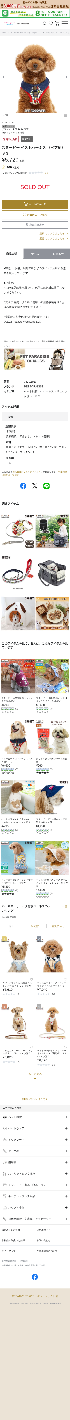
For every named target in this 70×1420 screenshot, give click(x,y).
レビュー (58, 253)
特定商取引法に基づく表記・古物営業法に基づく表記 (23, 1265)
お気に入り (58, 926)
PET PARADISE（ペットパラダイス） (25, 33)
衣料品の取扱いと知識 (13, 1240)
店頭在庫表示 (36, 224)
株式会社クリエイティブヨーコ (28, 471)
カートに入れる (37, 204)
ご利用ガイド (44, 1229)
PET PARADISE (21, 129)
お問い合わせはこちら (35, 1098)
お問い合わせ (44, 1240)
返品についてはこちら (52, 238)
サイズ (35, 253)
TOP (4, 33)
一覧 (64, 906)
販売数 (35, 926)
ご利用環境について (47, 1251)
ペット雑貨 (49, 33)
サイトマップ (9, 1251)
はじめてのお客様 (11, 1229)
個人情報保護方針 (9, 1261)
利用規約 (23, 1261)
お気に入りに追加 (37, 214)
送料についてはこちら (52, 233)
